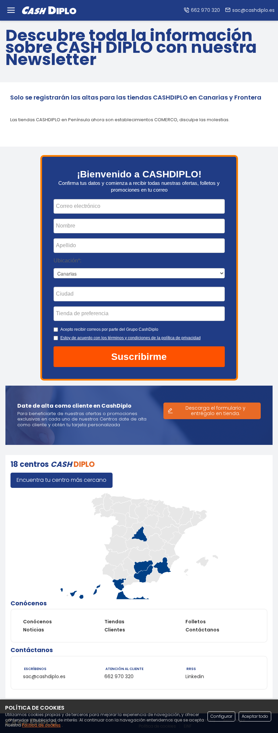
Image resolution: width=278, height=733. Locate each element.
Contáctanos (202, 630)
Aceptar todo (255, 716)
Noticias (33, 630)
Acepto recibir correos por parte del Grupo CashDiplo (109, 329)
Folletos (195, 622)
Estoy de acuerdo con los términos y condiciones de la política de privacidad (130, 338)
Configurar (221, 716)
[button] (139, 356)
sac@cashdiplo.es (44, 676)
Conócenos (37, 622)
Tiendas (114, 622)
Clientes (114, 630)
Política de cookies (41, 725)
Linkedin (194, 676)
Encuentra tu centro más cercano (61, 480)
